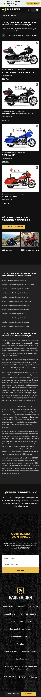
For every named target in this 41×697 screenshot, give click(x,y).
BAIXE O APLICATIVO (33, 3)
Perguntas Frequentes (29, 614)
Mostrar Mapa (11, 694)
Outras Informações (20, 659)
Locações (34, 606)
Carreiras (20, 644)
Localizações (8, 606)
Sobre (12, 622)
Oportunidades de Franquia (20, 629)
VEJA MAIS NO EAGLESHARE (13, 227)
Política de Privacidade (29, 652)
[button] (20, 61)
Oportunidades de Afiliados (20, 637)
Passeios (21, 606)
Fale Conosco (25, 622)
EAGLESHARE (9, 614)
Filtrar (29, 694)
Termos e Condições (11, 652)
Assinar (20, 570)
